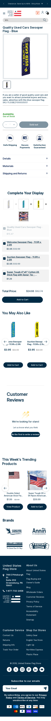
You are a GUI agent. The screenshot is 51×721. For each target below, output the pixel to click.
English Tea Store (34, 640)
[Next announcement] (47, 4)
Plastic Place (32, 654)
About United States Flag (36, 572)
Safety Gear (31, 635)
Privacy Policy (32, 601)
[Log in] (42, 13)
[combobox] (22, 20)
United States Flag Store (29, 663)
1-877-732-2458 (14, 591)
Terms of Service (34, 606)
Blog (28, 587)
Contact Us (8, 635)
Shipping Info (9, 645)
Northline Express (34, 649)
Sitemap (30, 619)
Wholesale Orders (34, 592)
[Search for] (45, 20)
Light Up (30, 645)
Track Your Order (10, 649)
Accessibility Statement (32, 613)
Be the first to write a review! (25, 434)
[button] (4, 13)
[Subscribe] (45, 688)
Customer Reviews (35, 597)
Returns (6, 640)
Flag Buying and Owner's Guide (33, 581)
